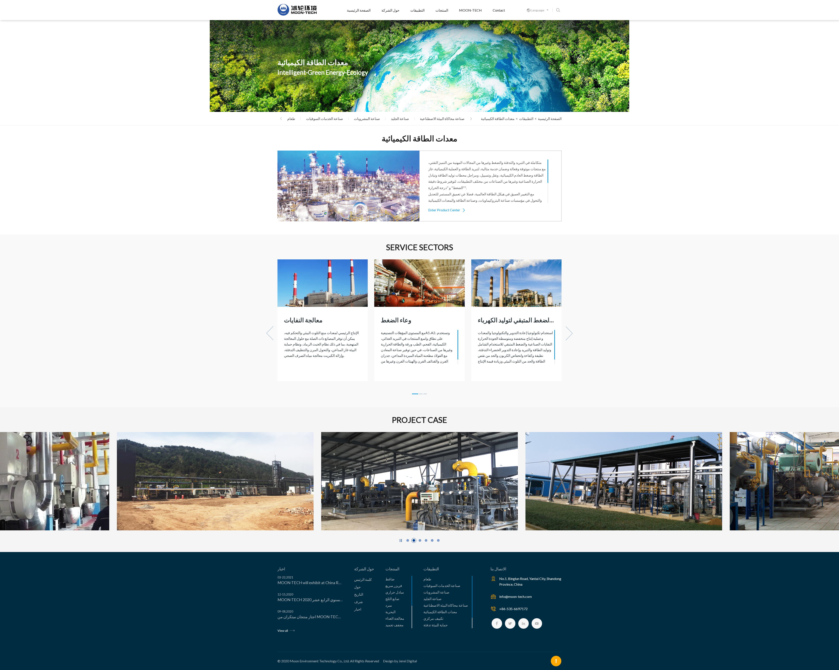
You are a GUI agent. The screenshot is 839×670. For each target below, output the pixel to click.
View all (283, 630)
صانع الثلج (392, 599)
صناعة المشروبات (367, 118)
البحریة (390, 612)
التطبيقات (417, 10)
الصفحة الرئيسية (359, 10)
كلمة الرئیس (363, 579)
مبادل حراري (394, 592)
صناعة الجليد (400, 118)
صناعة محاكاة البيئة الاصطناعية (442, 118)
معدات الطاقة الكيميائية (440, 612)
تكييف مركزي (433, 618)
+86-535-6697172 (513, 609)
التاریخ (358, 594)
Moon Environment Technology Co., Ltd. (319, 661)
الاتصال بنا (498, 568)
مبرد (388, 605)
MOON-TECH (470, 10)
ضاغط (390, 579)
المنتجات (441, 10)
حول (357, 587)
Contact (499, 10)
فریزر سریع (393, 585)
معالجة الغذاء (394, 618)
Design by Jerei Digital (400, 661)
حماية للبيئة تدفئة (435, 625)
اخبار (281, 568)
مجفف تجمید (394, 625)
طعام (291, 118)
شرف (358, 602)
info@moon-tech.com (515, 596)
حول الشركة (390, 10)
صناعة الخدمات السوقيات (324, 118)
